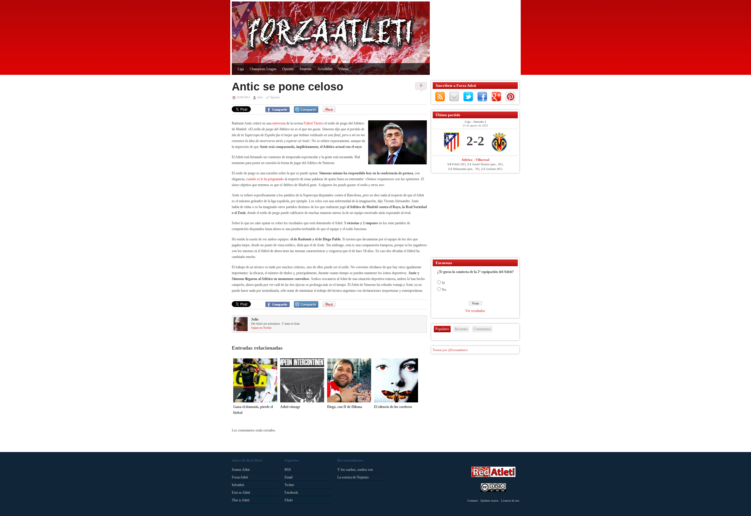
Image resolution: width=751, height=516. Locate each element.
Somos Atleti (241, 470)
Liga (241, 69)
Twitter (468, 96)
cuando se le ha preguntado (265, 179)
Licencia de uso (510, 500)
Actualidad (324, 69)
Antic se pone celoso (287, 86)
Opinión (288, 69)
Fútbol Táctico (314, 123)
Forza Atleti (240, 477)
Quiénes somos (489, 500)
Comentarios (482, 329)
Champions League (263, 69)
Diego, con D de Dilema (344, 407)
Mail (454, 96)
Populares (442, 329)
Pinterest (510, 96)
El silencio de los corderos (393, 407)
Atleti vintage (290, 407)
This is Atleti (240, 500)
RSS (440, 96)
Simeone (306, 69)
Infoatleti (238, 485)
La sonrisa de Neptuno (353, 477)
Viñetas (343, 69)
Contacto (472, 500)
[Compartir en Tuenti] (306, 109)
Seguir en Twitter (261, 327)
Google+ (496, 96)
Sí (443, 283)
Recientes (461, 329)
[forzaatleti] (331, 34)
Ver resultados (475, 311)
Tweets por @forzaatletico (450, 350)
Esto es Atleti (241, 492)
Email (288, 477)
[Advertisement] (474, 38)
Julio (260, 97)
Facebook (482, 96)
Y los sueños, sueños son (355, 470)
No (444, 290)
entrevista (278, 123)
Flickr (289, 500)
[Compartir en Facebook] (277, 109)
